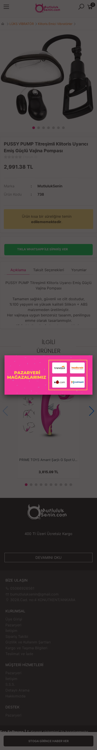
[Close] (92, 355)
